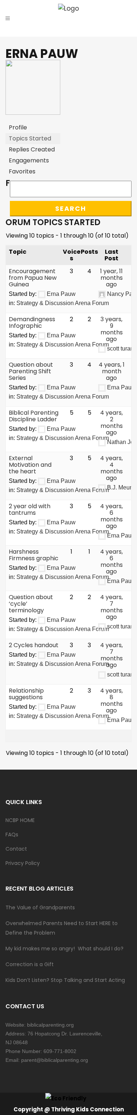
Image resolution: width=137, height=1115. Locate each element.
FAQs (11, 834)
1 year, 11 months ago (111, 278)
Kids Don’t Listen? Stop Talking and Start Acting (65, 980)
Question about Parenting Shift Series (31, 371)
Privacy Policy (22, 863)
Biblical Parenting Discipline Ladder (33, 415)
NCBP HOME (20, 820)
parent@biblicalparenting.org (54, 1060)
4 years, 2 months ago (111, 422)
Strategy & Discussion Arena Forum (62, 303)
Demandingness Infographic (32, 322)
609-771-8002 (59, 1051)
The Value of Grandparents (40, 907)
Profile (18, 127)
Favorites (22, 171)
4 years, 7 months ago (111, 607)
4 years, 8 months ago (111, 700)
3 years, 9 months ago (111, 329)
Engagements (29, 160)
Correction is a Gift (29, 964)
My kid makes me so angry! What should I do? (64, 948)
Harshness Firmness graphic (33, 554)
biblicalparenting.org (50, 1025)
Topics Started (30, 138)
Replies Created (32, 149)
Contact (16, 848)
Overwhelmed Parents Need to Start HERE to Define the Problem (61, 928)
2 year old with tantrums (29, 509)
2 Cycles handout (33, 645)
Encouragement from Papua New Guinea (33, 278)
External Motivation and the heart (30, 465)
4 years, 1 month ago (112, 371)
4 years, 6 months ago (111, 516)
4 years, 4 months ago (111, 468)
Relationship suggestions (26, 693)
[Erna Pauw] (32, 113)
